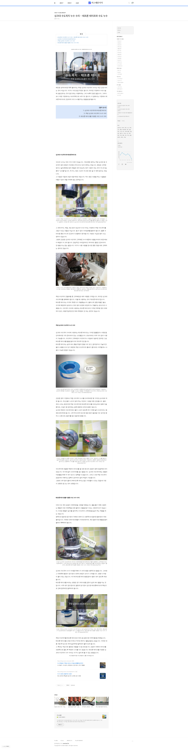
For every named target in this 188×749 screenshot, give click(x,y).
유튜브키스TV (69, 740)
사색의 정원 (119, 74)
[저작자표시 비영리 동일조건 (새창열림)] (73, 685)
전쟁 (131, 131)
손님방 (77, 3)
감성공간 (119, 72)
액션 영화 (124, 129)
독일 (125, 137)
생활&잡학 (119, 48)
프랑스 (122, 137)
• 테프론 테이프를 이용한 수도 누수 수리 (68, 42)
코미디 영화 (127, 131)
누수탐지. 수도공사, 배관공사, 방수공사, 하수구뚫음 (71, 665)
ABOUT (61, 3)
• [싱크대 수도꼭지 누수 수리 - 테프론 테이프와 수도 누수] (72, 37)
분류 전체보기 (119, 36)
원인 (118, 133)
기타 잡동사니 (119, 91)
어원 (125, 133)
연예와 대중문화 (120, 82)
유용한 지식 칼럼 (120, 39)
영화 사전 (119, 70)
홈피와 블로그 (119, 88)
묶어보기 (69, 3)
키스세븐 (59, 715)
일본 (130, 129)
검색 (129, 3)
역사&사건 (119, 41)
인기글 (123, 120)
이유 (121, 135)
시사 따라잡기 (119, 78)
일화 (121, 133)
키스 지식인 (119, 64)
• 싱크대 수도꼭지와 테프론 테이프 (66, 39)
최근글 (119, 120)
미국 (123, 131)
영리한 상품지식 (120, 93)
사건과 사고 (119, 80)
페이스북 (119, 164)
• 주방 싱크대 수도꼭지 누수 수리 (66, 41)
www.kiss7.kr (66, 743)
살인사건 (119, 127)
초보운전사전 (119, 65)
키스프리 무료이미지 (79, 740)
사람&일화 (119, 58)
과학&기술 (119, 46)
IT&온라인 (119, 56)
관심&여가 (119, 60)
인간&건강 (119, 52)
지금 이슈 (119, 76)
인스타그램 (122, 164)
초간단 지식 (119, 62)
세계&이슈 (119, 43)
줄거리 (119, 137)
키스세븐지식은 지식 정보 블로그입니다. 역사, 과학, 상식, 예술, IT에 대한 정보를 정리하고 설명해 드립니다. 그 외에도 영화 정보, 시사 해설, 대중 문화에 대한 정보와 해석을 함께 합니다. (79, 721)
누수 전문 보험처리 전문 (64, 674)
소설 (121, 131)
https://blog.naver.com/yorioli (64, 661)
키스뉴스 (62, 740)
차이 (125, 135)
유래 (130, 127)
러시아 (123, 127)
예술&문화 (119, 54)
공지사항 (119, 28)
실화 (130, 135)
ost (128, 127)
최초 (118, 131)
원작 (127, 129)
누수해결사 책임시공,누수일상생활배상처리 (70, 663)
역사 (128, 135)
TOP (132, 741)
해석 (118, 135)
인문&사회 (119, 44)
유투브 (125, 164)
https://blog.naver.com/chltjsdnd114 (66, 671)
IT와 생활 (119, 84)
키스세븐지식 (97, 3)
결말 (121, 129)
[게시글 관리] (63, 685)
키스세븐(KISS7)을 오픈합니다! (123, 116)
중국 (125, 127)
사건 (127, 133)
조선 (118, 129)
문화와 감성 (119, 68)
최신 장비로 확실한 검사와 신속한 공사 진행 (69, 676)
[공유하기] (61, 685)
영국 (129, 133)
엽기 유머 (119, 95)
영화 (123, 135)
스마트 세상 (119, 87)
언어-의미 (119, 50)
